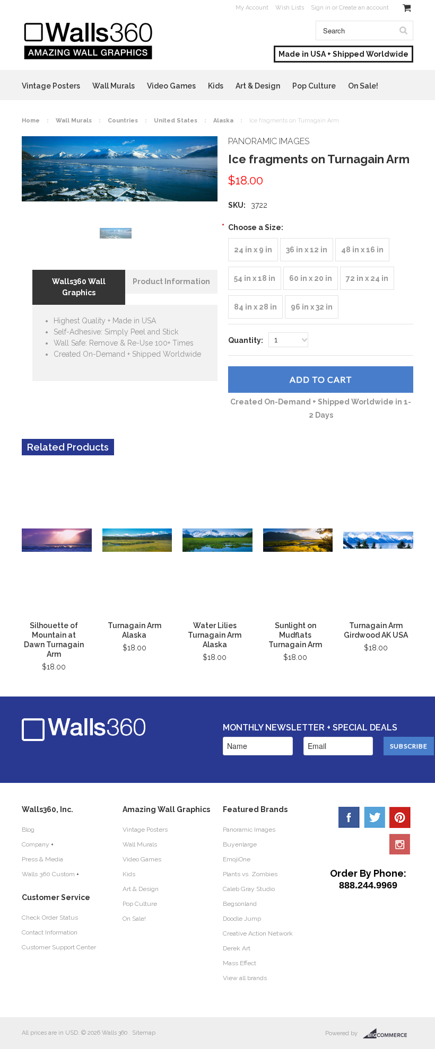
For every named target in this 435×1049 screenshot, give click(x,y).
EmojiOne (236, 859)
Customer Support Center (59, 947)
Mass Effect (239, 963)
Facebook (349, 817)
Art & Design (258, 86)
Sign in (320, 7)
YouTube (400, 843)
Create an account (364, 7)
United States (175, 120)
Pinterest (400, 817)
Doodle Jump (242, 918)
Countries (123, 120)
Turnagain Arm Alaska (134, 630)
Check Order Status (50, 917)
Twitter (374, 817)
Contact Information (49, 932)
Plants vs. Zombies (250, 874)
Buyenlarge (240, 844)
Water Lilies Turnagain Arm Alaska (214, 635)
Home (31, 120)
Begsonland (240, 903)
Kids (215, 86)
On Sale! (363, 86)
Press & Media (42, 859)
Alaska (223, 120)
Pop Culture (314, 86)
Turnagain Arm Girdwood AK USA (376, 630)
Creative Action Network (258, 933)
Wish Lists (289, 7)
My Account (252, 7)
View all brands (245, 978)
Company (35, 844)
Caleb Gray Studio (249, 889)
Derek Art (236, 948)
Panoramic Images (249, 829)
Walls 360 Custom (48, 874)
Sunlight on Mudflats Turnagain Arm (295, 635)
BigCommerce (388, 1033)
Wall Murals (113, 86)
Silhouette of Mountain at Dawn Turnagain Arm (54, 639)
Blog (28, 829)
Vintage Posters (51, 86)
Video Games (171, 86)
